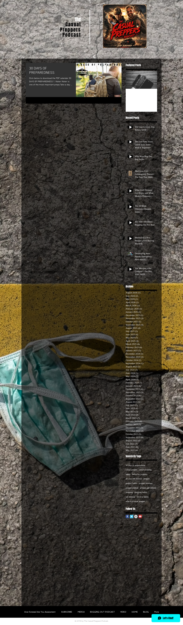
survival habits (143, 497)
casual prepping (145, 470)
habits (128, 474)
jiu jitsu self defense (134, 479)
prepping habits (141, 492)
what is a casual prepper (135, 501)
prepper (147, 479)
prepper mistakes (145, 483)
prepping (129, 492)
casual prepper (131, 470)
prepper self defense (148, 488)
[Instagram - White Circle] (136, 516)
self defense (130, 497)
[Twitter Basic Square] (131, 516)
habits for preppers (139, 474)
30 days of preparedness (135, 465)
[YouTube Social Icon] (140, 516)
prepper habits (131, 483)
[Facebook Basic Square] (127, 516)
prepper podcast (132, 488)
